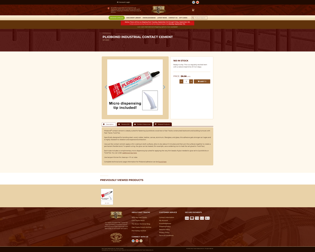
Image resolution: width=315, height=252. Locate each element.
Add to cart (203, 81)
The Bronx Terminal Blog (141, 224)
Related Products (164, 124)
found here (162, 162)
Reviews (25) (125, 124)
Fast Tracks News (138, 220)
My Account (163, 220)
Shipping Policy (165, 226)
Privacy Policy (164, 232)
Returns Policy (164, 229)
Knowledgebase (165, 223)
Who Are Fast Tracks (139, 217)
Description (110, 124)
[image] (135, 87)
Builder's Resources (143, 124)
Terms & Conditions (166, 235)
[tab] (109, 124)
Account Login (124, 2)
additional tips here (129, 153)
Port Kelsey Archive (139, 231)
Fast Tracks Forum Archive (141, 227)
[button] (106, 87)
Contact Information (166, 217)
